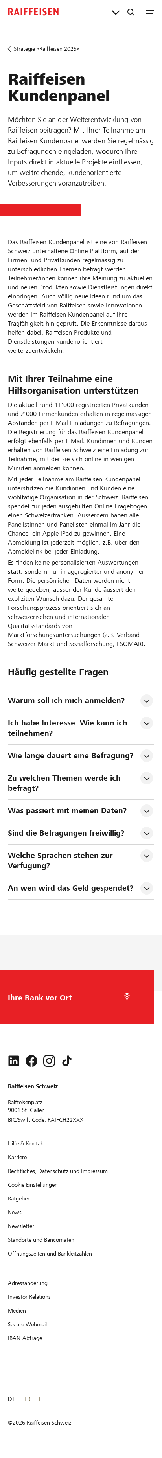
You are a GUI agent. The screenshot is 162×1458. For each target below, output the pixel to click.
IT (41, 1399)
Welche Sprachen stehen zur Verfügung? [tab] (61, 860)
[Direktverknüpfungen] (116, 12)
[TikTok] (67, 1061)
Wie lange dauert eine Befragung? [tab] (70, 755)
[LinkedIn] (14, 1061)
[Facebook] (31, 1061)
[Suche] (131, 12)
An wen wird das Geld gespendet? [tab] (70, 888)
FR (27, 1399)
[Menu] (150, 12)
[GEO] (127, 996)
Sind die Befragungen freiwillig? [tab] (66, 833)
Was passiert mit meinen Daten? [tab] (67, 810)
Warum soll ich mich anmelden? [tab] (66, 700)
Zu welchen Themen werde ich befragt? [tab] (65, 783)
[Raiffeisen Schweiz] (33, 12)
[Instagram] (49, 1061)
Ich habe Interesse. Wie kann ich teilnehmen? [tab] (69, 728)
